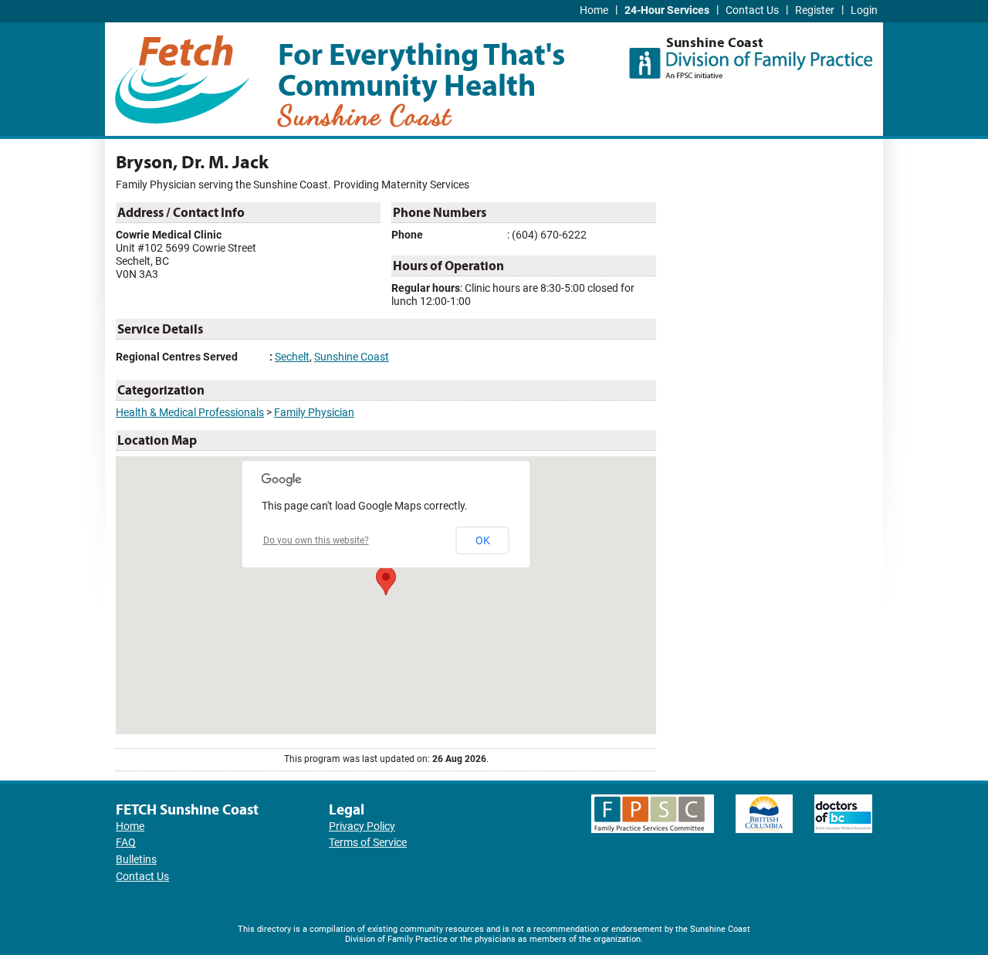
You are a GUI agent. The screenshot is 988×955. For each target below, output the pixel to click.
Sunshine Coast (351, 357)
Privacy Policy (362, 826)
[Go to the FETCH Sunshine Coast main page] (182, 76)
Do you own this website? (316, 540)
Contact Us (752, 10)
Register (814, 10)
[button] (386, 581)
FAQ (126, 842)
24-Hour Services (666, 10)
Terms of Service (368, 842)
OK (482, 540)
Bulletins (136, 859)
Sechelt (292, 357)
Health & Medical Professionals (190, 412)
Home (594, 10)
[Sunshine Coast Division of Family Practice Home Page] (750, 58)
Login (864, 10)
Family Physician (314, 412)
